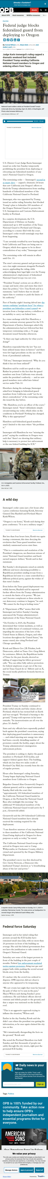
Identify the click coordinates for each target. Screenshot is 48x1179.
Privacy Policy (7, 1176)
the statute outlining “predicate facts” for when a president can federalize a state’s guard (24, 305)
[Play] (5, 121)
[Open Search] (41, 10)
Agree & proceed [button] (27, 1170)
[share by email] (4, 40)
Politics (5, 21)
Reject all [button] (39, 1170)
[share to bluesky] (11, 40)
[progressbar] (20, 121)
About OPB (6, 15)
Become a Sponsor (36, 127)
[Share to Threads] (18, 40)
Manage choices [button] (11, 1170)
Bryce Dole (24, 45)
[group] (24, 121)
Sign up (40, 1084)
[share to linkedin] (15, 40)
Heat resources (18, 15)
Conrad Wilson (10, 45)
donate (34, 10)
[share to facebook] (8, 40)
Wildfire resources (33, 15)
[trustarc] (41, 1176)
